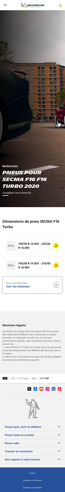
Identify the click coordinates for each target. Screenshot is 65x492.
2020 (34, 378)
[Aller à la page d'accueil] (32, 5)
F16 (13, 378)
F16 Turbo (23, 378)
